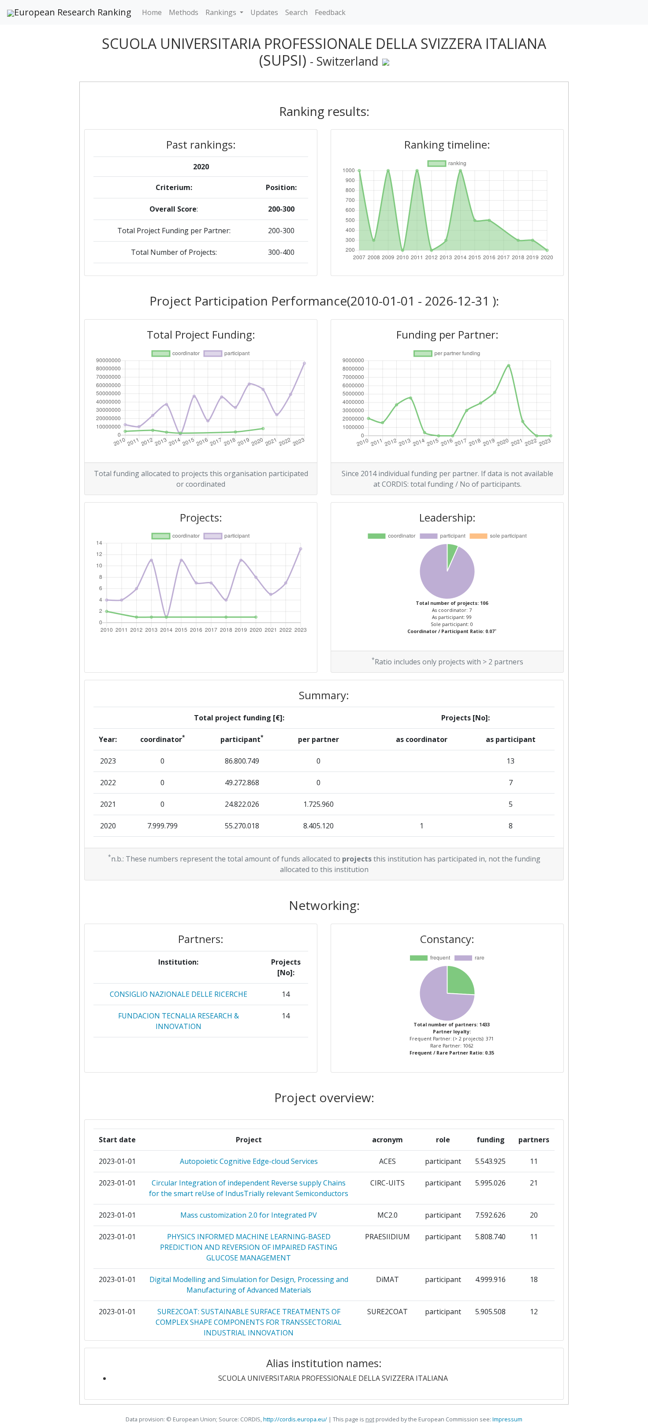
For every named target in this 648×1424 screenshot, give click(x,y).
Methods (183, 12)
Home (152, 12)
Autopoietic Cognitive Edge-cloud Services (249, 1161)
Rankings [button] (221, 12)
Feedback (330, 12)
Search (296, 12)
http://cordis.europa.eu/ (295, 1419)
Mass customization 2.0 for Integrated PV (248, 1215)
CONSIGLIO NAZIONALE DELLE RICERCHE (178, 994)
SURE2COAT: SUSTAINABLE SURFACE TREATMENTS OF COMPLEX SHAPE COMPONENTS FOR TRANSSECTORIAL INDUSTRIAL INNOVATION (249, 1322)
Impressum (506, 1419)
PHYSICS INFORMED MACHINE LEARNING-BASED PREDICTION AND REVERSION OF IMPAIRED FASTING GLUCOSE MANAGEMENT (248, 1247)
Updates (264, 12)
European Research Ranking (72, 12)
